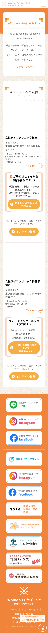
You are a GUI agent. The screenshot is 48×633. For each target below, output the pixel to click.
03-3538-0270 (19, 153)
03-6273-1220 (19, 300)
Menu (43, 4)
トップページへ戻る (24, 67)
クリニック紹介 (30, 609)
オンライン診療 (26, 231)
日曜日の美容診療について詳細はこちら (26, 347)
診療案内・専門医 (24, 613)
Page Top (43, 628)
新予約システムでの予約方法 (26, 204)
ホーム (13, 609)
